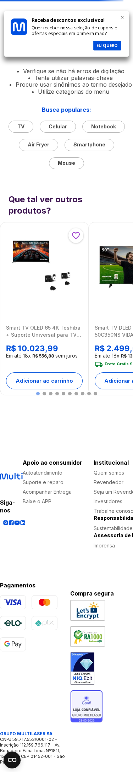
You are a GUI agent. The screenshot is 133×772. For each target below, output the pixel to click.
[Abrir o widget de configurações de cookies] (12, 759)
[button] (38, 393)
